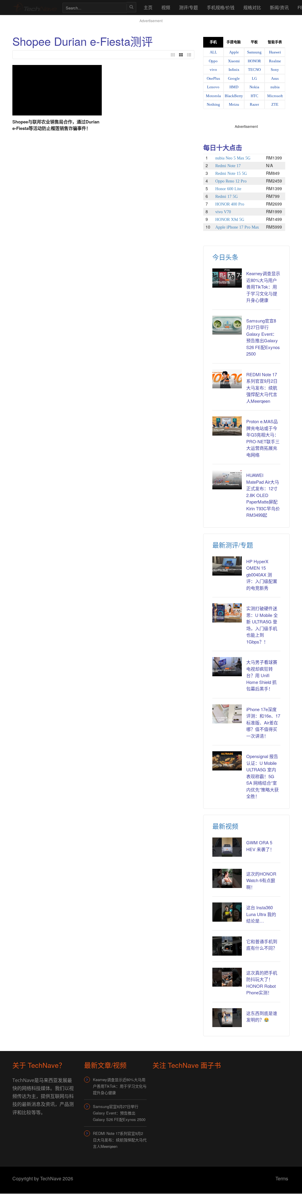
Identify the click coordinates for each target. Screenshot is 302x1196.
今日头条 (225, 256)
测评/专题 (188, 7)
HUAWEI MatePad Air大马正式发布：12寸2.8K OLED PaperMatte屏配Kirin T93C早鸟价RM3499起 (263, 495)
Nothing (213, 104)
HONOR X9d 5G (229, 219)
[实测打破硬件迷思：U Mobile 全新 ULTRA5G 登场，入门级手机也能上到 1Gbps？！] (227, 613)
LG (254, 78)
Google (234, 78)
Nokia (254, 87)
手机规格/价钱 (220, 7)
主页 (148, 7)
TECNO (254, 69)
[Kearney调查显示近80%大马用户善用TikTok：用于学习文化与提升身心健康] (227, 278)
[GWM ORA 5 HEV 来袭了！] (227, 847)
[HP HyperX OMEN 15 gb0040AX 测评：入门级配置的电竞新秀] (227, 566)
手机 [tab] (213, 42)
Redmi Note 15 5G (231, 173)
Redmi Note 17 (228, 166)
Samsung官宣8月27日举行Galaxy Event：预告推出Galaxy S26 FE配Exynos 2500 (263, 337)
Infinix (234, 69)
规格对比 (252, 7)
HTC (254, 96)
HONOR (254, 61)
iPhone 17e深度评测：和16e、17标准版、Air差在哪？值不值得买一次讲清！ (263, 722)
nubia (275, 87)
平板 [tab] (254, 42)
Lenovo (213, 87)
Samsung (254, 52)
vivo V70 (223, 212)
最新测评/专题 (232, 544)
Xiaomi (234, 61)
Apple (234, 52)
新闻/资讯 (279, 7)
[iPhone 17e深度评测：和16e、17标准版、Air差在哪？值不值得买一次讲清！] (227, 714)
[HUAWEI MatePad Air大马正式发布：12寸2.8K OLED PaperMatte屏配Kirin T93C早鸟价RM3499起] (227, 479)
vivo (213, 69)
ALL (213, 52)
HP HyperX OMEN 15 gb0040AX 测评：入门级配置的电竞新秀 (261, 574)
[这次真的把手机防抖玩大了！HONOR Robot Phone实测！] (227, 977)
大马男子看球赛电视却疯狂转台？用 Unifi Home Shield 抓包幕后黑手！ (261, 675)
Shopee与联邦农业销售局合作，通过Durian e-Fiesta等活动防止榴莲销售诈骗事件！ (55, 125)
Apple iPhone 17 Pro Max (237, 227)
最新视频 (225, 825)
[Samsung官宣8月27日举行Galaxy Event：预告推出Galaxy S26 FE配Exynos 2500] (227, 325)
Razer (254, 104)
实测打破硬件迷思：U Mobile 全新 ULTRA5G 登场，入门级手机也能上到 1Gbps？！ (262, 625)
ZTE (274, 104)
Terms (281, 1178)
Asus (275, 78)
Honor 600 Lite (228, 189)
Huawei (275, 52)
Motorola (213, 96)
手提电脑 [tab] (233, 42)
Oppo (213, 61)
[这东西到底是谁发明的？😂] (227, 1017)
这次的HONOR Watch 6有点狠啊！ (261, 880)
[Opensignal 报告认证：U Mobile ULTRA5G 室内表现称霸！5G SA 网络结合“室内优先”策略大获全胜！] (227, 760)
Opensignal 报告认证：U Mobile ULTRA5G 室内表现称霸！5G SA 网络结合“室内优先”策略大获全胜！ (262, 776)
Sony (275, 69)
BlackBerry (234, 96)
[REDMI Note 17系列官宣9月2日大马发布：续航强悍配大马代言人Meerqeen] (227, 379)
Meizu (234, 104)
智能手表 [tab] (275, 42)
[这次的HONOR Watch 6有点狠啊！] (227, 878)
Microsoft (275, 96)
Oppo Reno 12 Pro (231, 181)
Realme (275, 61)
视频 (165, 7)
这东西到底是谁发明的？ (261, 1016)
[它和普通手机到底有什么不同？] (227, 946)
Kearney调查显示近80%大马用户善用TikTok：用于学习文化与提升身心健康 (263, 286)
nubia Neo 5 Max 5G (232, 158)
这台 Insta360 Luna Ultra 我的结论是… (261, 914)
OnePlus (213, 78)
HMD (233, 87)
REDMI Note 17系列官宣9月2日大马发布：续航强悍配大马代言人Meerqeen (262, 387)
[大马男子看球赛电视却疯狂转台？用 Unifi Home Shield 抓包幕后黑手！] (227, 666)
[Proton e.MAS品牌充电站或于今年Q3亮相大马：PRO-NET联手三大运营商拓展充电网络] (227, 426)
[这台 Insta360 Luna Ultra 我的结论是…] (227, 912)
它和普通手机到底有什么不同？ (261, 944)
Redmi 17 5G (226, 196)
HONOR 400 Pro (229, 204)
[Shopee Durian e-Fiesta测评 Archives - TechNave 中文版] (34, 7)
